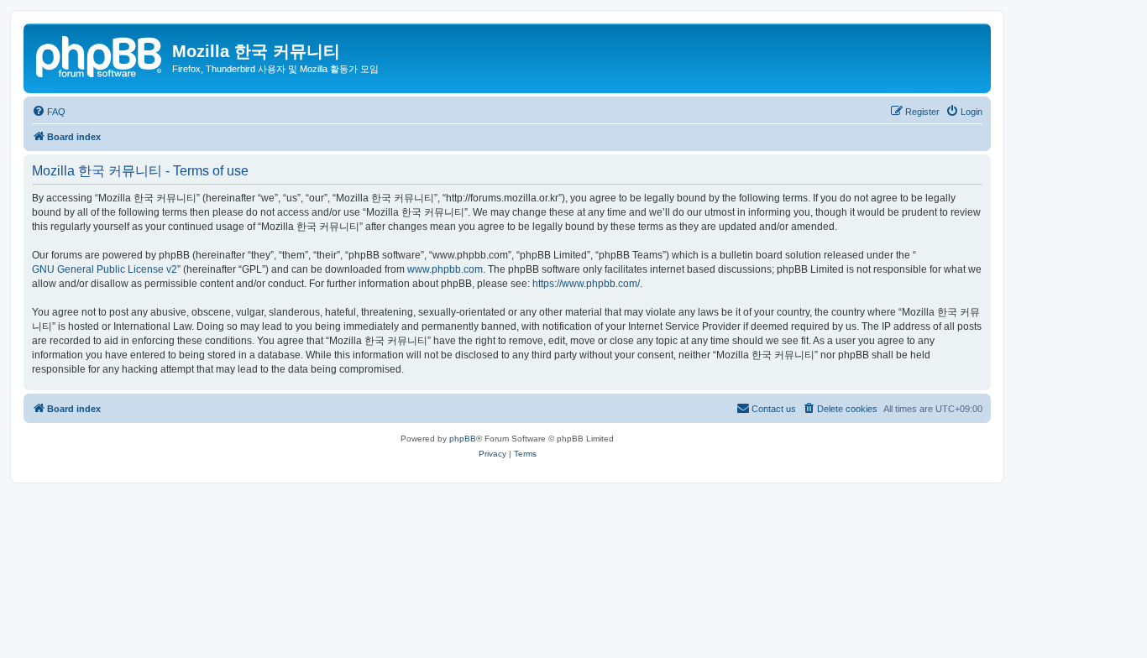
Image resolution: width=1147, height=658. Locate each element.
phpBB (462, 438)
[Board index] (100, 54)
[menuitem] (48, 112)
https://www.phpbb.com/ (586, 284)
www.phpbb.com (445, 269)
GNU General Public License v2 (104, 269)
